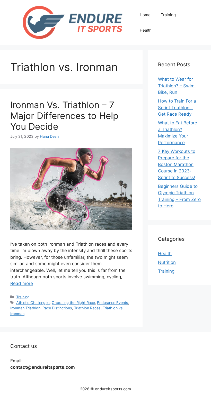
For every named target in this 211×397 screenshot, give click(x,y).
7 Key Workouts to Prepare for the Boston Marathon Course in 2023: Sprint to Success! (176, 164)
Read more (21, 283)
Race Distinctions (57, 308)
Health (146, 30)
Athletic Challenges (33, 302)
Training (168, 14)
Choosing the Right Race (73, 302)
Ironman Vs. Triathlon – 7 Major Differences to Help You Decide (64, 115)
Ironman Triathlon (25, 308)
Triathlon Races (87, 308)
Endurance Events (112, 302)
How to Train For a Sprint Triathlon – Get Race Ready (177, 107)
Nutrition (167, 262)
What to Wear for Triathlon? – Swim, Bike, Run (177, 86)
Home (145, 14)
